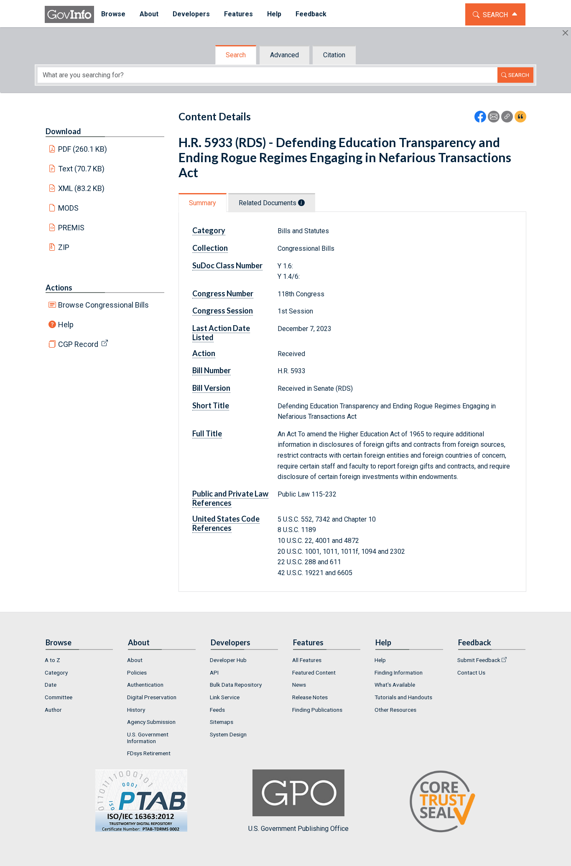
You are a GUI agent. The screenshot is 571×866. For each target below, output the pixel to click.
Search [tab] (236, 55)
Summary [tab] (202, 203)
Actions (59, 287)
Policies (137, 672)
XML (81, 188)
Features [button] (238, 14)
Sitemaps (221, 721)
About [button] (149, 14)
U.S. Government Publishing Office (298, 829)
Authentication (145, 684)
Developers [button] (191, 14)
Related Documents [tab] (268, 203)
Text (81, 168)
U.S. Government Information (147, 737)
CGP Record (78, 344)
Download (63, 131)
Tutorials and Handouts (403, 697)
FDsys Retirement (149, 753)
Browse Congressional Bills (103, 305)
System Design (228, 734)
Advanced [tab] (284, 55)
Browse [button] (113, 14)
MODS (68, 208)
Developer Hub (228, 660)
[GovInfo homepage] (69, 14)
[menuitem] (113, 14)
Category (56, 672)
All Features (306, 660)
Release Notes (310, 697)
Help (66, 324)
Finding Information (399, 672)
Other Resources (395, 709)
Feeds (217, 709)
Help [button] (274, 14)
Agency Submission (151, 721)
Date (50, 684)
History (136, 709)
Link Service (225, 697)
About (135, 660)
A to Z (52, 660)
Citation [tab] (334, 55)
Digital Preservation (151, 697)
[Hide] (565, 32)
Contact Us (471, 672)
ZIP (63, 247)
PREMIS (71, 227)
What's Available (395, 684)
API (214, 672)
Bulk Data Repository (236, 684)
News (299, 684)
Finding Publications (317, 709)
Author (53, 709)
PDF (82, 149)
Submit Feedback (478, 660)
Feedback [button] (311, 14)
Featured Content (314, 672)
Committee (58, 697)
